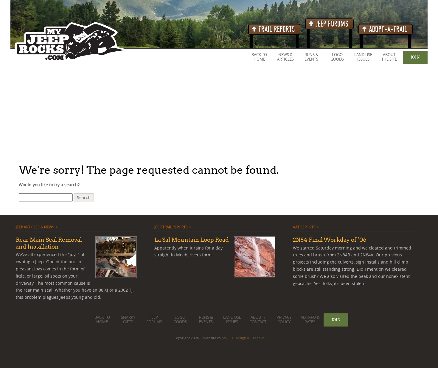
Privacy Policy (284, 319)
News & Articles (285, 57)
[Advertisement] (179, 113)
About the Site (389, 57)
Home (259, 59)
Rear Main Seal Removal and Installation (49, 243)
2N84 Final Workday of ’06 (329, 239)
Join (415, 57)
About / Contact (257, 319)
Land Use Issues (363, 57)
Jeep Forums (331, 24)
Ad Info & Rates (310, 319)
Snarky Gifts (128, 319)
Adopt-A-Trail (387, 29)
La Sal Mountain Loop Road (191, 239)
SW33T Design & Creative (243, 337)
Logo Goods (337, 57)
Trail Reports (276, 29)
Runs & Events (311, 57)
